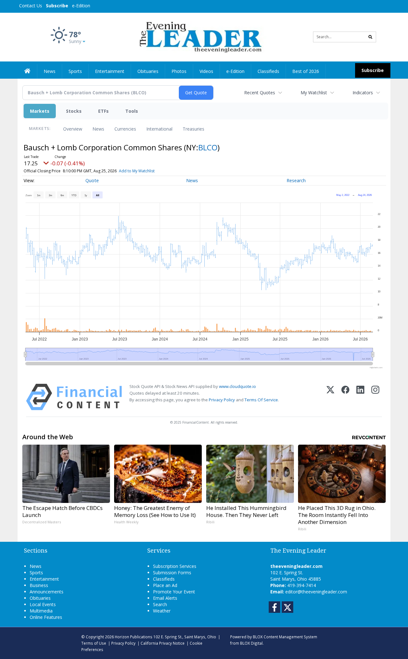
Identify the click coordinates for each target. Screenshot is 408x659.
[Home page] (199, 36)
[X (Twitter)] (330, 397)
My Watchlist (314, 93)
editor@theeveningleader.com (316, 592)
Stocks (74, 111)
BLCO (207, 147)
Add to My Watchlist (137, 171)
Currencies (125, 129)
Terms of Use (93, 643)
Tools (131, 111)
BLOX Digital (251, 643)
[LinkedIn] (360, 397)
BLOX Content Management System (285, 636)
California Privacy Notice (163, 643)
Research (296, 180)
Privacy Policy (222, 400)
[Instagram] (375, 397)
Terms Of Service (261, 400)
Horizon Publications (133, 636)
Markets (39, 111)
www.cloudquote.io (237, 386)
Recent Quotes (259, 93)
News (98, 129)
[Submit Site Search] (370, 37)
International (159, 129)
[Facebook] (345, 397)
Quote (92, 180)
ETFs (103, 111)
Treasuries (193, 129)
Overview (72, 129)
